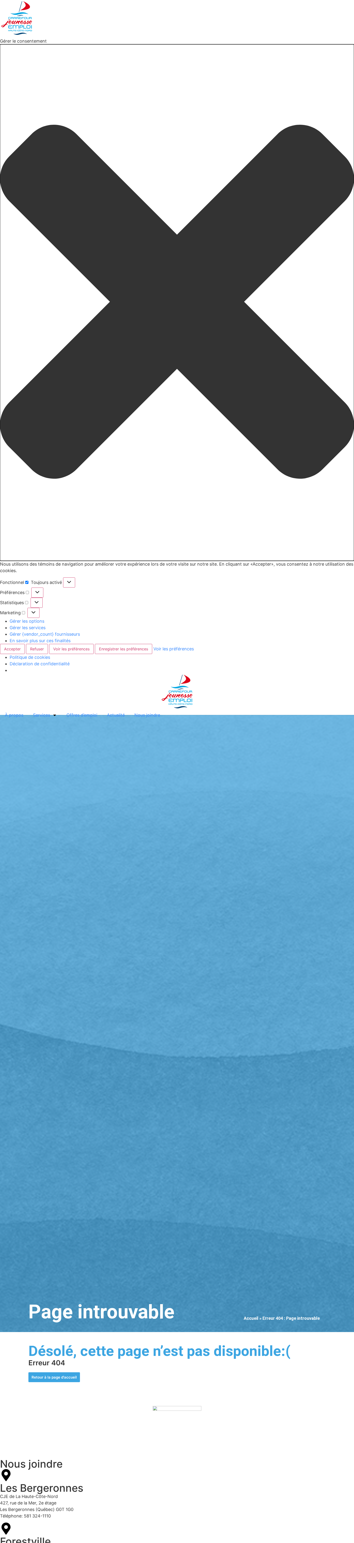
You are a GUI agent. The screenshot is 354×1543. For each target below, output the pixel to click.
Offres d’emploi (81, 715)
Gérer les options (27, 621)
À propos (14, 715)
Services (41, 715)
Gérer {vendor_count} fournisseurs (45, 634)
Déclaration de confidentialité (40, 663)
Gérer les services (28, 627)
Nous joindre (147, 715)
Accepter (12, 649)
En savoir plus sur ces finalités (40, 640)
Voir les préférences (71, 649)
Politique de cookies (30, 657)
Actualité (116, 715)
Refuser (37, 649)
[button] (177, 302)
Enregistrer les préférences (123, 649)
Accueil (251, 1318)
